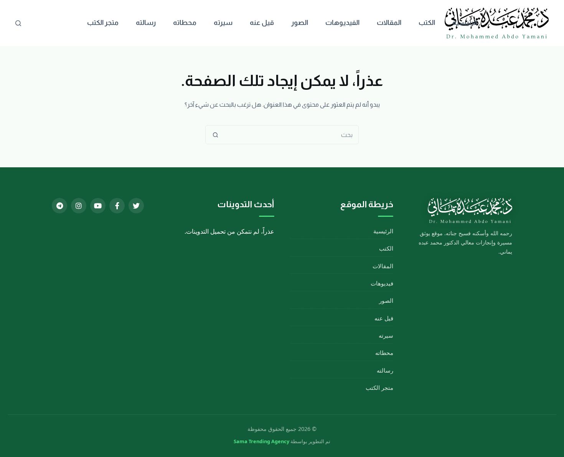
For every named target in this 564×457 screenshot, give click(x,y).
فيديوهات (382, 283)
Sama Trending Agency (261, 441)
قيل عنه (262, 22)
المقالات (389, 22)
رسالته (146, 22)
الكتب (427, 22)
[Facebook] (117, 205)
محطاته (184, 22)
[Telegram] (59, 205)
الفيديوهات (342, 22)
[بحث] (18, 23)
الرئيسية (464, 22)
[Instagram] (78, 205)
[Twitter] (136, 205)
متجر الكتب (103, 22)
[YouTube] (98, 205)
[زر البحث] (215, 134)
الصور (299, 22)
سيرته (223, 22)
